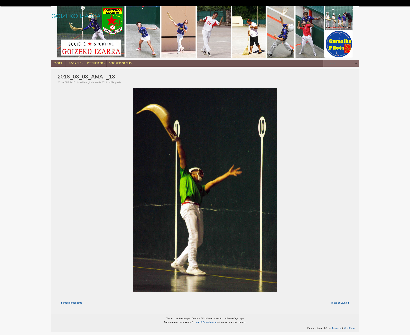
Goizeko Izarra (75, 16)
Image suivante (339, 302)
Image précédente (72, 302)
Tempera (336, 328)
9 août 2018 (68, 82)
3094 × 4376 (108, 82)
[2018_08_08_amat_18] (205, 190)
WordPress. (350, 328)
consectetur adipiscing (205, 322)
